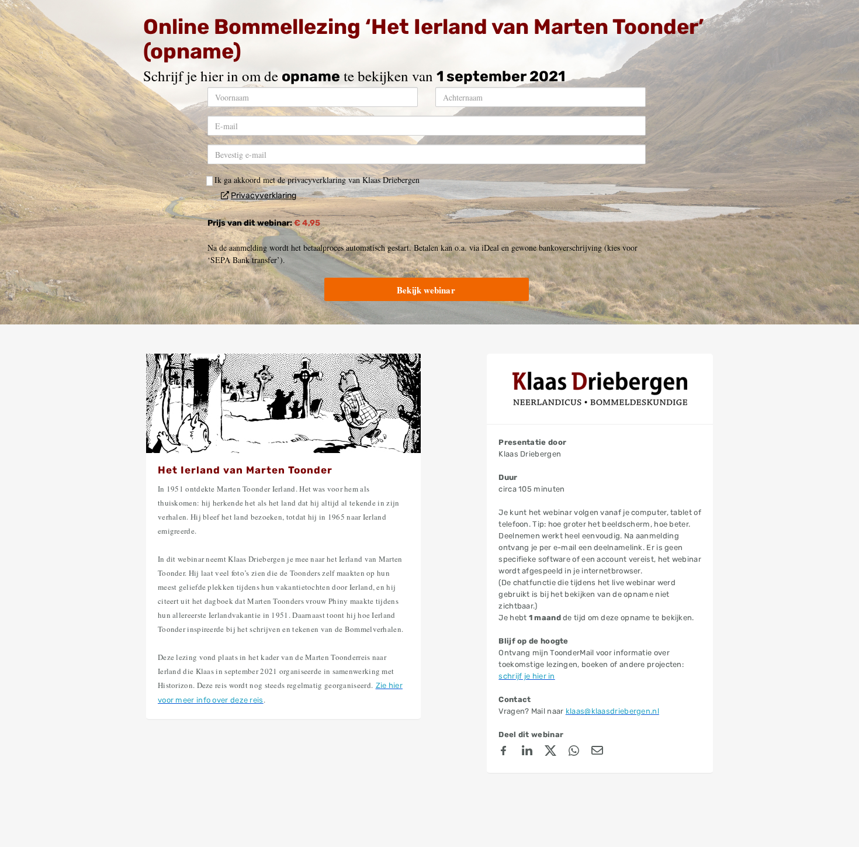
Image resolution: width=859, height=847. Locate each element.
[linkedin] (527, 752)
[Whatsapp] (574, 752)
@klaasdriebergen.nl (621, 711)
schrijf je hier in (526, 676)
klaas (575, 711)
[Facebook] (504, 752)
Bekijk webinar (426, 290)
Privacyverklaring (263, 195)
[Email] (597, 752)
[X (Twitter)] (550, 752)
